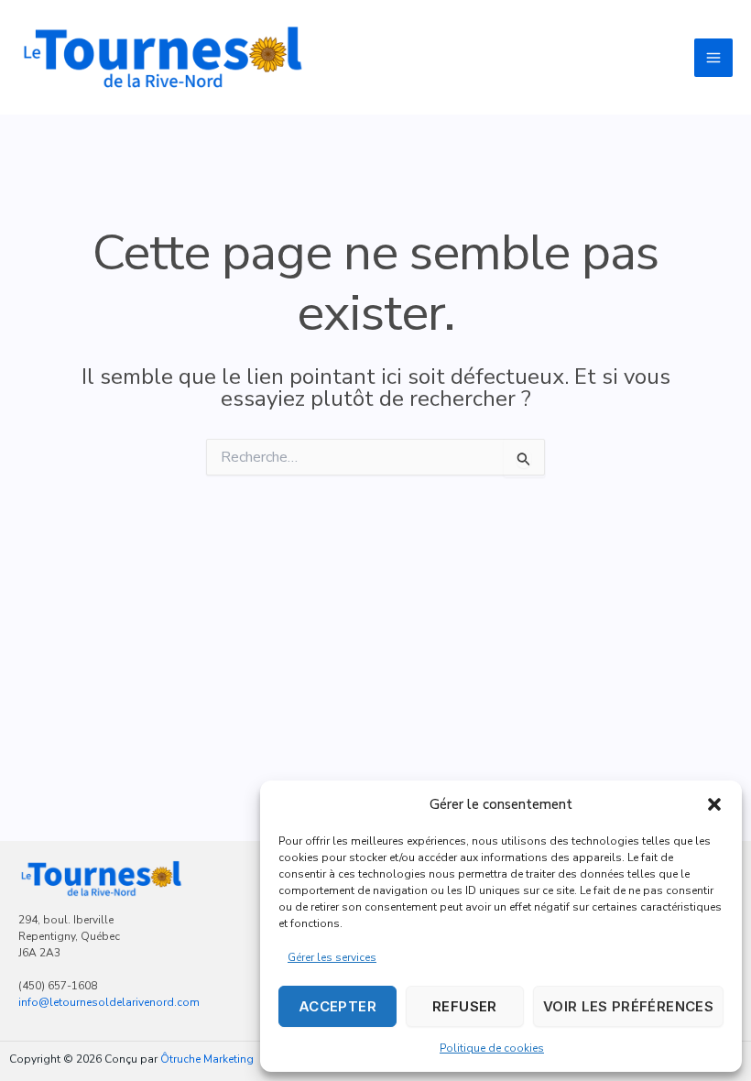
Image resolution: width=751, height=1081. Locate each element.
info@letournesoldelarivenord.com (109, 1002)
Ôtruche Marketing (207, 1059)
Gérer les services (332, 957)
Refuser (464, 1006)
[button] (714, 804)
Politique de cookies (492, 1048)
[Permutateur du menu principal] (713, 57)
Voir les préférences (628, 1006)
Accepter (337, 1006)
